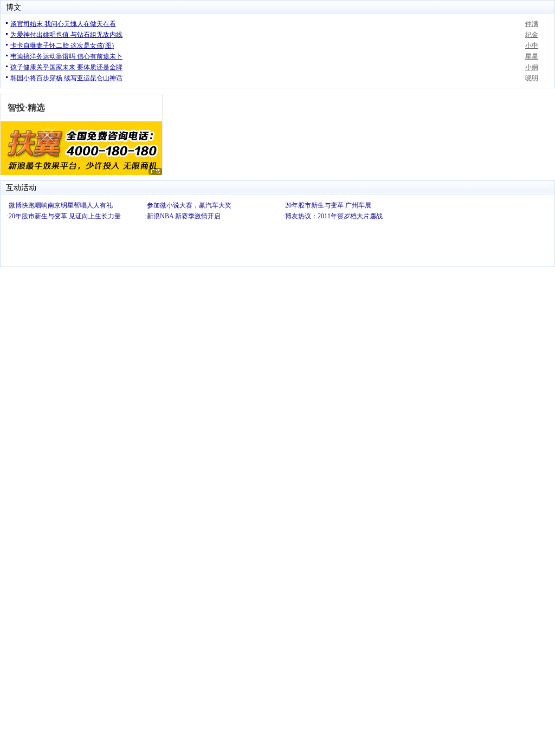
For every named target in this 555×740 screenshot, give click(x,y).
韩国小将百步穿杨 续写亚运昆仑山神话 (66, 78)
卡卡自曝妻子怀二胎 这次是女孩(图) (62, 45)
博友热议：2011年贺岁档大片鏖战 (334, 216)
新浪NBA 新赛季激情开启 (184, 216)
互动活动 (21, 188)
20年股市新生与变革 (314, 205)
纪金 (531, 34)
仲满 (531, 24)
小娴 (531, 67)
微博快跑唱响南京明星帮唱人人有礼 (61, 205)
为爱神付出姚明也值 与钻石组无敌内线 (66, 34)
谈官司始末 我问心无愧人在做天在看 (63, 24)
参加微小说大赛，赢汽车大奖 (189, 205)
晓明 (531, 78)
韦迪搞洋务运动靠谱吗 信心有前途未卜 (66, 56)
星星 (531, 56)
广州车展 (358, 205)
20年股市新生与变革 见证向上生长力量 (65, 216)
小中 (531, 45)
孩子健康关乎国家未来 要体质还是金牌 (66, 67)
